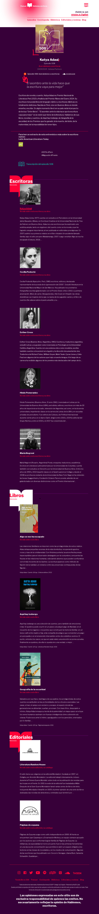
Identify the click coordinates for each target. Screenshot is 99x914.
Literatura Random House (45, 647)
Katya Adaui (23, 572)
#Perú (50, 152)
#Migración (46, 155)
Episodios (31, 20)
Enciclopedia (43, 20)
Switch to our (79, 13)
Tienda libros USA (22, 880)
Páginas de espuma (44, 725)
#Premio (54, 155)
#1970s (45, 152)
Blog (84, 20)
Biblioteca (55, 20)
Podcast (34, 880)
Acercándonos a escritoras (49, 66)
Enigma (63, 884)
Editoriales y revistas (71, 20)
